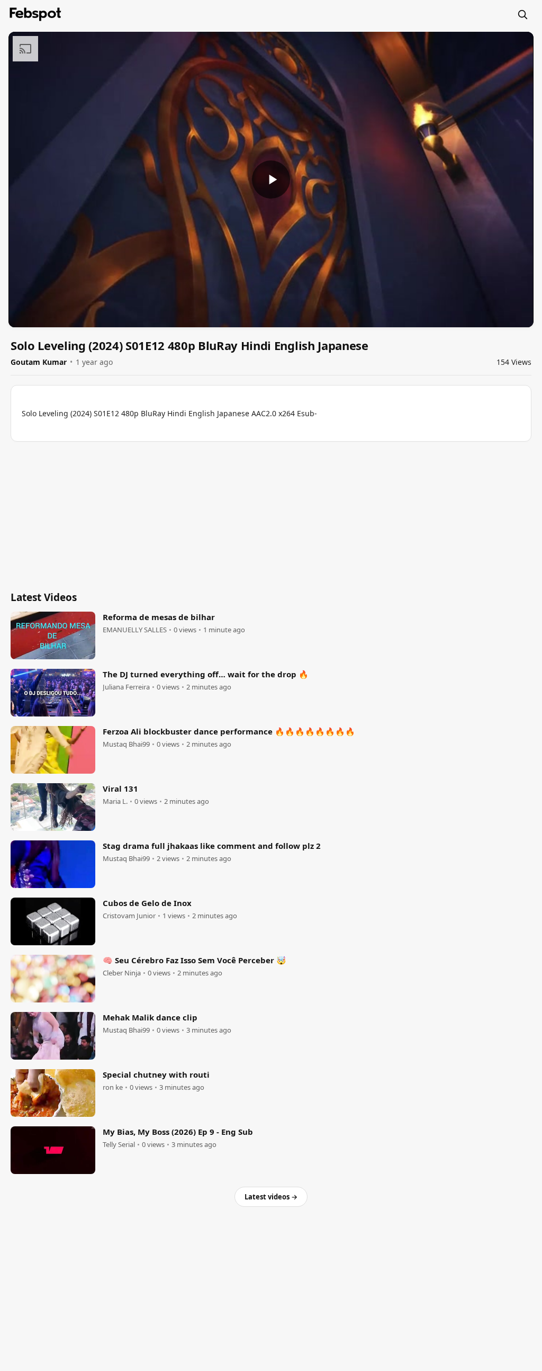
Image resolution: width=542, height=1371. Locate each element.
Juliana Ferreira (126, 687)
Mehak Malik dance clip (150, 1017)
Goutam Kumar (39, 362)
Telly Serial (119, 1144)
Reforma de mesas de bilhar (159, 617)
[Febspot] (35, 14)
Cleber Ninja (122, 973)
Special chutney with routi (156, 1074)
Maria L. (115, 801)
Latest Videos (44, 597)
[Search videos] (522, 14)
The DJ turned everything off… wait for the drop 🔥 (206, 674)
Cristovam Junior (129, 915)
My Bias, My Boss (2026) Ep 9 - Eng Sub (178, 1131)
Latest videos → (271, 1197)
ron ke (113, 1087)
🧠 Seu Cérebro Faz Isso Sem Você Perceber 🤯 (194, 960)
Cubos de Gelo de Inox (147, 903)
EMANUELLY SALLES (135, 629)
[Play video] (271, 179)
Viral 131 (120, 788)
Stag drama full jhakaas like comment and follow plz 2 (212, 845)
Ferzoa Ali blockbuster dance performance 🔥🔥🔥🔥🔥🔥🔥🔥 (229, 731)
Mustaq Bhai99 (126, 744)
